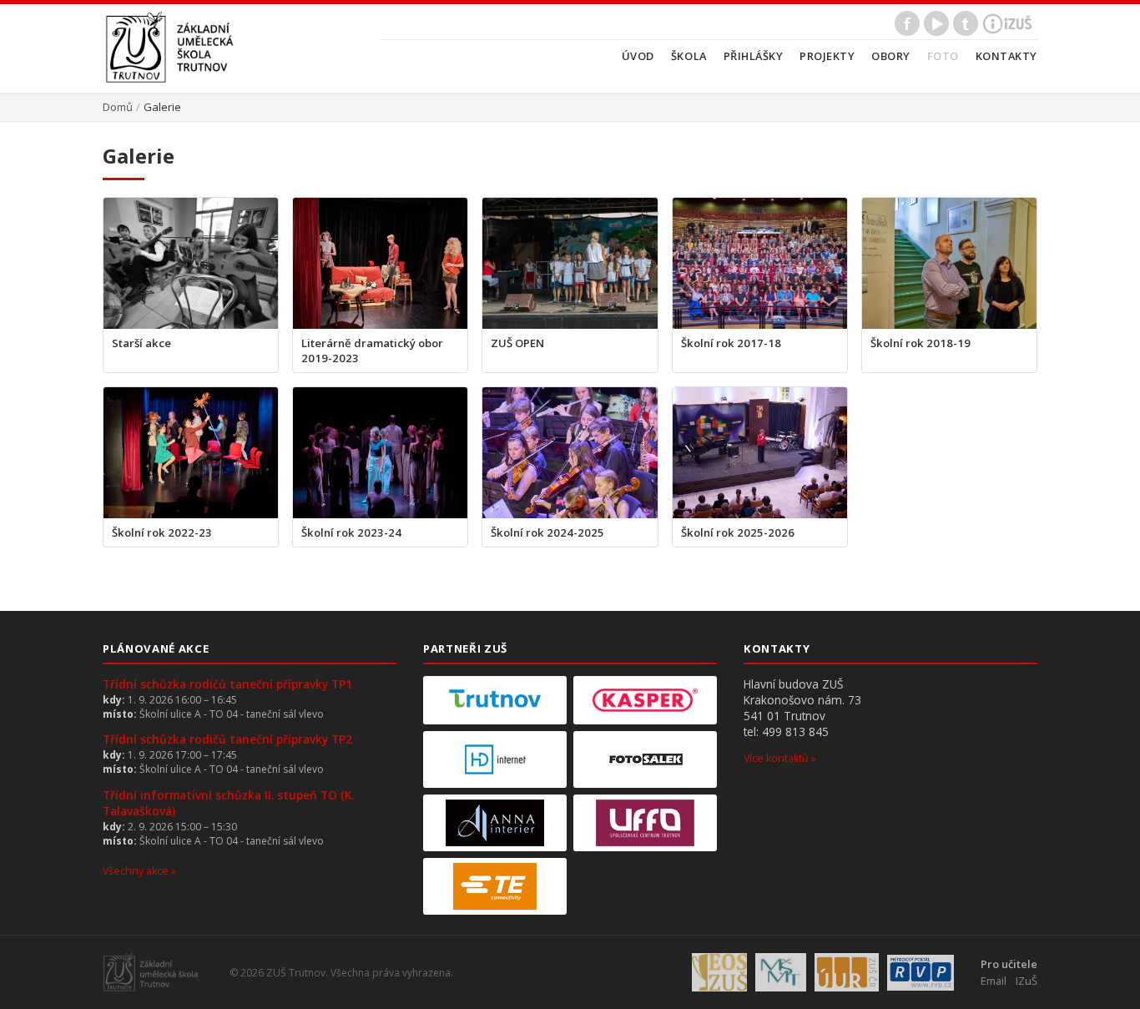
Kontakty (1006, 55)
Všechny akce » (139, 871)
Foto (943, 55)
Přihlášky (754, 55)
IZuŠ (1026, 980)
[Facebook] (907, 23)
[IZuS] (1007, 23)
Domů (118, 106)
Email (993, 980)
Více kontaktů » (780, 758)
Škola (689, 55)
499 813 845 (795, 731)
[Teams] (965, 23)
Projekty (827, 55)
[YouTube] (936, 23)
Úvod (638, 55)
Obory (890, 55)
